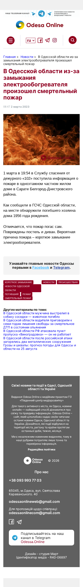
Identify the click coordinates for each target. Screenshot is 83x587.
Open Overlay (11, 40)
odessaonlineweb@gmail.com (34, 501)
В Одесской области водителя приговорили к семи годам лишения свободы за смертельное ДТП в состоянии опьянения (38, 323)
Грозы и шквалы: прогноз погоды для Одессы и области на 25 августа (39, 347)
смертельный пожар (18, 298)
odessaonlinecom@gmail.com (34, 513)
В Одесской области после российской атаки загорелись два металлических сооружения (37, 339)
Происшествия (68, 282)
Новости (48, 282)
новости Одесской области (17, 288)
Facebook (40, 267)
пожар (27, 294)
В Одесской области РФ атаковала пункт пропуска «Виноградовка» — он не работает (37, 332)
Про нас (41, 472)
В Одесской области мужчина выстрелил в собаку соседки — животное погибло (36, 314)
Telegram (61, 267)
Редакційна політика (41, 449)
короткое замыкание (18, 282)
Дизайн (30, 554)
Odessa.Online (32, 541)
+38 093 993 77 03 (25, 480)
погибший (12, 294)
